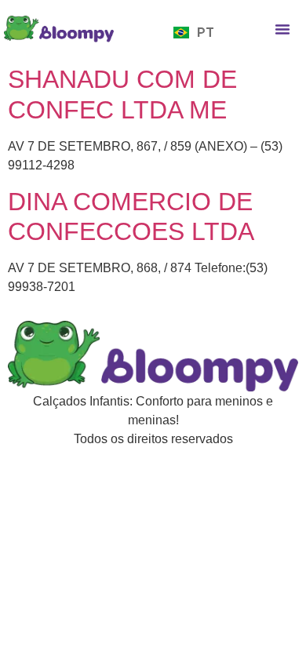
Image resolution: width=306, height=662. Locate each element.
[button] (282, 29)
